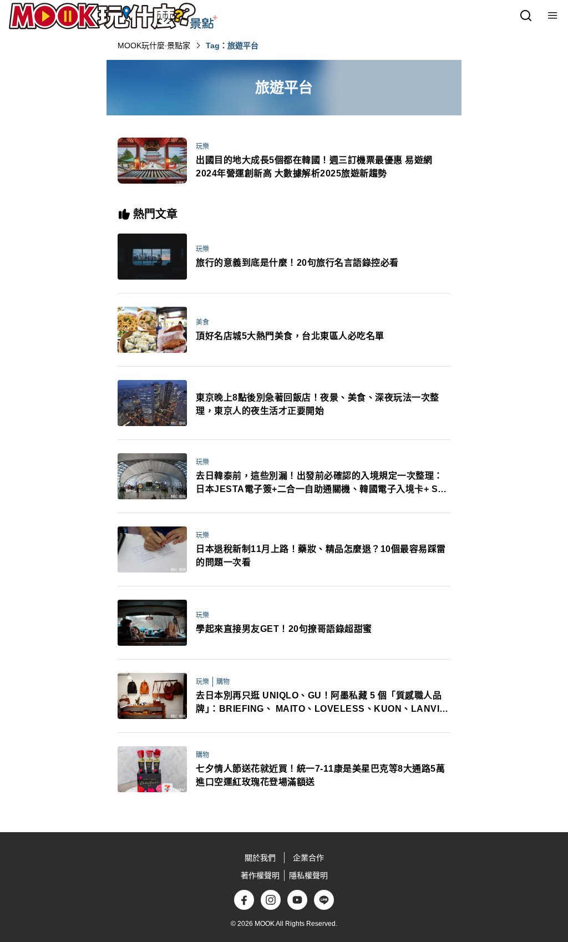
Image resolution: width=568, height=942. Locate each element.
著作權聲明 (260, 875)
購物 (223, 682)
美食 (202, 322)
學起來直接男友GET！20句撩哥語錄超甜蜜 (284, 629)
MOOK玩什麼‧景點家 (154, 45)
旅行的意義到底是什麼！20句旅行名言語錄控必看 (297, 262)
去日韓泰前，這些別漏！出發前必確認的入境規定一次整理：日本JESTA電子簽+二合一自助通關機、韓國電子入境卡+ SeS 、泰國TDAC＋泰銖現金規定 (322, 483)
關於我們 (260, 857)
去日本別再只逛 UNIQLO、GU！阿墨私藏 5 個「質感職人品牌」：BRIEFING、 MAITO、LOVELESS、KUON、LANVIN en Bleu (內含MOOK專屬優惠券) (321, 703)
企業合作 (308, 857)
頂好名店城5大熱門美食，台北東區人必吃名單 (290, 336)
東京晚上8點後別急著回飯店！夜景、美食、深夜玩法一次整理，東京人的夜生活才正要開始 (317, 404)
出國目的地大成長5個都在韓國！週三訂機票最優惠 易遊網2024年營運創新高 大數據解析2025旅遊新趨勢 (314, 166)
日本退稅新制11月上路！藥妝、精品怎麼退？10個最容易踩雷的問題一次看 (321, 555)
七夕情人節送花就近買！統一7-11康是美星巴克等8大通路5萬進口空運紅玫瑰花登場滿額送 (320, 775)
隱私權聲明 (308, 875)
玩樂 (202, 146)
